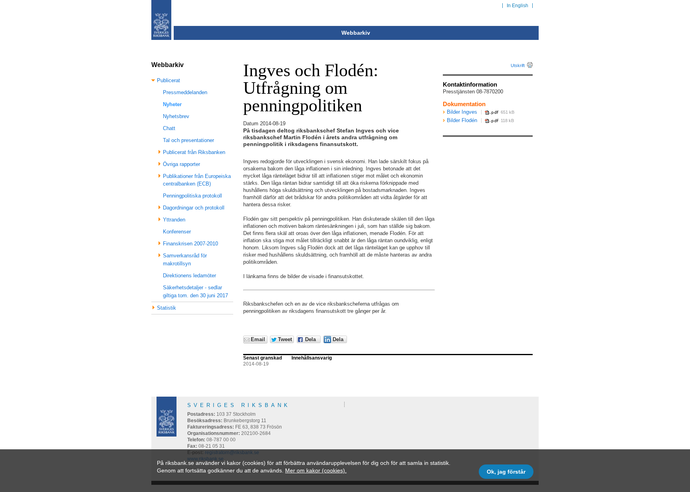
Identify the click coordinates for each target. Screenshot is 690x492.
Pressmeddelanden (185, 92)
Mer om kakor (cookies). (316, 470)
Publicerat (168, 80)
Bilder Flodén (462, 120)
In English (517, 5)
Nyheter (172, 104)
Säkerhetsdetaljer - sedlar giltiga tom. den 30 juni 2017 (195, 291)
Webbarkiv (355, 33)
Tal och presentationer (188, 140)
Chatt (169, 128)
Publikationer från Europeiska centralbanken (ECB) (197, 180)
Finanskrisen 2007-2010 (190, 244)
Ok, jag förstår (506, 471)
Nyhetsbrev (176, 116)
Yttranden (174, 220)
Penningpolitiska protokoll (192, 196)
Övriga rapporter (181, 164)
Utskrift (518, 65)
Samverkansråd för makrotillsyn (185, 260)
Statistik (166, 308)
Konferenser (177, 232)
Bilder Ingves (462, 112)
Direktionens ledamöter (189, 276)
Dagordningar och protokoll (193, 208)
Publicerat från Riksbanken (194, 152)
